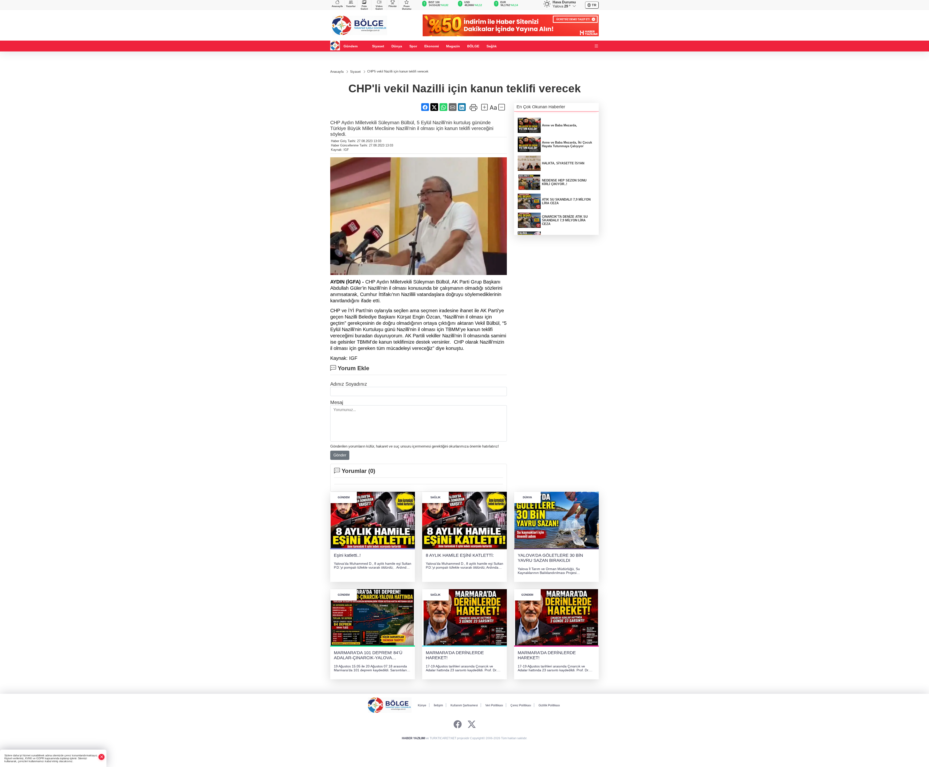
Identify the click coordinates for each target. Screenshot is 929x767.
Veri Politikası (494, 705)
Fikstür (393, 6)
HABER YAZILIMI (413, 738)
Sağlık (492, 46)
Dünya (396, 46)
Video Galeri (379, 7)
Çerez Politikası (520, 705)
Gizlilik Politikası (549, 705)
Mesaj (336, 402)
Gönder (339, 455)
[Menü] (596, 46)
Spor (413, 46)
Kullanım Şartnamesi (464, 705)
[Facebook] (457, 724)
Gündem (351, 46)
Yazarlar (351, 6)
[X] (471, 724)
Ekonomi (431, 46)
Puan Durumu (406, 7)
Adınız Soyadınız (348, 384)
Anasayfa (337, 6)
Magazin (453, 46)
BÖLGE (473, 46)
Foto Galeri (364, 7)
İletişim (438, 705)
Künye (422, 705)
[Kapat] (102, 757)
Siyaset (378, 46)
